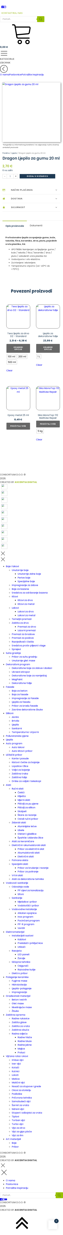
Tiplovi (15, 1116)
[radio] (11, 356)
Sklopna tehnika (21, 962)
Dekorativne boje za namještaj (29, 675)
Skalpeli (22, 811)
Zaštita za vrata (21, 1026)
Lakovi (15, 608)
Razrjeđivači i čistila (23, 641)
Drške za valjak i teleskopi (26, 781)
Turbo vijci (17, 1124)
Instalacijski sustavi (22, 935)
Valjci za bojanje (21, 770)
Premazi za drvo (27, 626)
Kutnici (15, 1071)
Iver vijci (16, 1063)
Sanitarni (17, 728)
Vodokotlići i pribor (28, 905)
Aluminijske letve (27, 826)
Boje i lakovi (12, 566)
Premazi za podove (23, 638)
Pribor (15, 1146)
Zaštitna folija (19, 777)
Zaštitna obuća (20, 1030)
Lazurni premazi (27, 630)
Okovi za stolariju (21, 1090)
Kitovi (15, 596)
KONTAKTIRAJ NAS (12, 13)
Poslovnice (15, 74)
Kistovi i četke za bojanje (26, 762)
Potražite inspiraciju (33, 74)
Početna (6, 153)
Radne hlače (25, 1037)
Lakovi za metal (26, 615)
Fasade (10, 687)
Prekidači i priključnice (30, 943)
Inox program (25, 916)
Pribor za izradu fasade (25, 705)
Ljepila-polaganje (22, 988)
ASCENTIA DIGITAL (26, 482)
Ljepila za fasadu (21, 702)
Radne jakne (25, 1045)
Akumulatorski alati (29, 852)
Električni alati (26, 856)
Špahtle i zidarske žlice (30, 837)
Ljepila (14, 153)
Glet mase (18, 1003)
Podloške (17, 1094)
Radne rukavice (20, 1018)
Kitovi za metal (26, 604)
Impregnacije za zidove (25, 585)
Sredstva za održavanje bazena (30, 592)
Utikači (21, 947)
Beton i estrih (19, 999)
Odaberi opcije (18, 348)
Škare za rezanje (27, 815)
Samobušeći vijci (21, 1101)
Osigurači (23, 965)
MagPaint (17, 679)
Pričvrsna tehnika (22, 1097)
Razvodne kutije (26, 969)
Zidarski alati (19, 822)
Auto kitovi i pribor (22, 751)
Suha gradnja (13, 653)
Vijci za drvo (18, 1128)
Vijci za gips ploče (22, 1131)
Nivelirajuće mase (22, 1007)
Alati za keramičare (23, 841)
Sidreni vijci (18, 1109)
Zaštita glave (19, 1022)
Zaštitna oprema (15, 1015)
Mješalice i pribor (27, 901)
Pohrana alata (20, 860)
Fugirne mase (19, 980)
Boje (14, 1143)
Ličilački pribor (14, 754)
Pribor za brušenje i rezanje (33, 868)
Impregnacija (19, 992)
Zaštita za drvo (20, 623)
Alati (8, 785)
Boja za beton (19, 690)
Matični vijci (18, 1082)
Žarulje (21, 958)
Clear (9, 370)
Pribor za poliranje (28, 871)
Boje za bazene (20, 589)
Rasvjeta (17, 950)
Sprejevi (16, 649)
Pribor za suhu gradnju (24, 656)
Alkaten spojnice (27, 913)
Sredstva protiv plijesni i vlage (29, 645)
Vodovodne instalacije (24, 909)
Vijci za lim (17, 1135)
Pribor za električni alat (31, 849)
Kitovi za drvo (25, 600)
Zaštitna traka (20, 773)
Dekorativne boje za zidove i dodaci (32, 668)
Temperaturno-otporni (25, 732)
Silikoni (9, 713)
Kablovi (22, 939)
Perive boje (24, 577)
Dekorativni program (18, 664)
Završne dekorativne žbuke (27, 709)
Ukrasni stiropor (21, 672)
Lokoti (15, 1075)
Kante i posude (20, 758)
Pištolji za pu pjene (28, 803)
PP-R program (26, 924)
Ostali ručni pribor (28, 819)
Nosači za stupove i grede (26, 1086)
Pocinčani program (29, 920)
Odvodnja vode (20, 886)
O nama (4, 74)
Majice (21, 1048)
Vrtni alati (17, 875)
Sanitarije (17, 898)
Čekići (21, 792)
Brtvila (15, 720)
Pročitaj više (18, 426)
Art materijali (13, 1139)
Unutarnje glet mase (23, 660)
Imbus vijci (17, 1060)
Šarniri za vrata (20, 1105)
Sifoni (21, 894)
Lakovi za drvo (26, 611)
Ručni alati (17, 788)
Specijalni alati (20, 864)
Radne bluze (25, 1041)
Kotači (15, 1067)
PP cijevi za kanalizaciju (31, 890)
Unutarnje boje (20, 570)
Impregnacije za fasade (25, 698)
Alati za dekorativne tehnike (28, 879)
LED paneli (23, 954)
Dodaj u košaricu (37, 176)
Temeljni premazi (22, 619)
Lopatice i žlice (20, 766)
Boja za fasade (20, 694)
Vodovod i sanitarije (17, 883)
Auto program (14, 743)
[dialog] (31, 856)
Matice (16, 1079)
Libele (21, 830)
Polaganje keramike (17, 977)
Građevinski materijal (18, 996)
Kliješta (22, 796)
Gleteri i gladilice (27, 834)
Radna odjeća (19, 1033)
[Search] (40, 19)
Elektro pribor (20, 973)
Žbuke (15, 1011)
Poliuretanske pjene (17, 736)
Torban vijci (18, 1120)
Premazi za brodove (23, 634)
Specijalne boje (26, 581)
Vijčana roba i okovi (17, 1056)
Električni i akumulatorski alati (29, 845)
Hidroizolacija (19, 984)
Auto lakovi (18, 747)
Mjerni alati (24, 800)
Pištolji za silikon (26, 807)
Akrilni (15, 717)
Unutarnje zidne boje (29, 574)
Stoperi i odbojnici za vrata (27, 1112)
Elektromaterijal (15, 932)
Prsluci (21, 1052)
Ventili (21, 928)
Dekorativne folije (22, 683)
